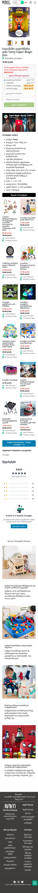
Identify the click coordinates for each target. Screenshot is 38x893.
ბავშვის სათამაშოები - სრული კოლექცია (19, 443)
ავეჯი (10, 842)
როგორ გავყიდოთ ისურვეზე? (28, 864)
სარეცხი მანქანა (10, 864)
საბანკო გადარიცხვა (13, 86)
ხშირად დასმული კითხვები (28, 855)
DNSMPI (28, 870)
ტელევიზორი (10, 868)
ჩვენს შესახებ (28, 809)
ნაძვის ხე (10, 834)
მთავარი (18, 794)
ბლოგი (28, 813)
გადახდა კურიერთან (13, 80)
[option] (10, 43)
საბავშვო (6, 455)
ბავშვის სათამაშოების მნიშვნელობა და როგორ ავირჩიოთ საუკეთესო (20, 587)
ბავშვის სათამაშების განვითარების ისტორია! (18, 646)
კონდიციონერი (10, 857)
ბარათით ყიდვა (11, 88)
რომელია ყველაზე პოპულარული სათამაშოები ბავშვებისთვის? (18, 766)
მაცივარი (10, 861)
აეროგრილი (10, 838)
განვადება (10, 83)
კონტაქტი (28, 823)
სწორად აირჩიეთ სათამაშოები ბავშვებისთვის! (17, 706)
